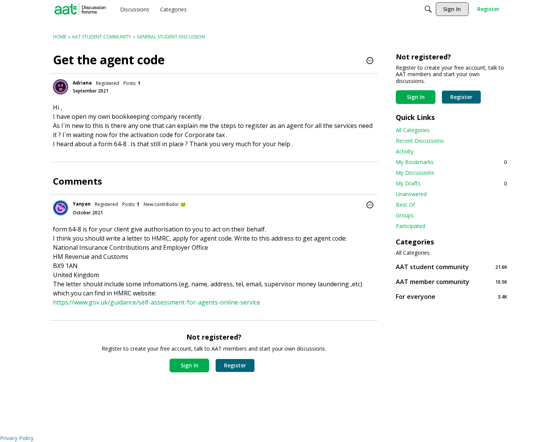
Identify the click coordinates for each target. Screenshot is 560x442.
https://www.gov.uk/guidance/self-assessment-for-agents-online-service (156, 302)
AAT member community (451, 282)
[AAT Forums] (80, 9)
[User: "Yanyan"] (60, 207)
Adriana (82, 83)
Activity (404, 151)
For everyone (451, 296)
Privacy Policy (17, 438)
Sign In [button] (189, 365)
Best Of (405, 204)
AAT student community (451, 267)
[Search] (428, 9)
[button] (369, 61)
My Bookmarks (451, 162)
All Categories (413, 130)
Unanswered (411, 194)
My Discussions (415, 172)
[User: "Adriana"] (60, 86)
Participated (410, 226)
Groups (405, 215)
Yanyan (82, 204)
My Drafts (451, 183)
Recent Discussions (420, 140)
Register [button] (235, 365)
